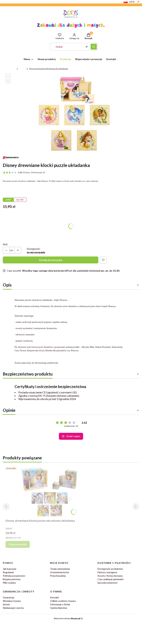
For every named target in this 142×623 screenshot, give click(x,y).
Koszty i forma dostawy (110, 575)
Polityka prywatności (14, 575)
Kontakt (54, 597)
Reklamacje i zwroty (13, 607)
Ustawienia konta (59, 572)
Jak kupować (9, 568)
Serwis (6, 604)
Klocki (22, 69)
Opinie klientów (58, 607)
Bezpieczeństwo (12, 579)
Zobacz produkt (17, 544)
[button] (94, 47)
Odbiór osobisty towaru (63, 600)
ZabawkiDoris (9, 69)
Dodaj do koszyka (50, 260)
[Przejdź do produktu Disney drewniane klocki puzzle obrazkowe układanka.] (49, 491)
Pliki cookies (9, 582)
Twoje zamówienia (60, 568)
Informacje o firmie (60, 604)
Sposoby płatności (107, 582)
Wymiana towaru (12, 600)
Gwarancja (8, 597)
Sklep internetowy (67, 618)
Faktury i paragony (107, 572)
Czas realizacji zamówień (110, 579)
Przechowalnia (58, 575)
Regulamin (8, 572)
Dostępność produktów (110, 568)
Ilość (5, 244)
